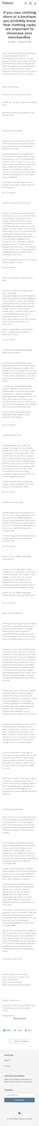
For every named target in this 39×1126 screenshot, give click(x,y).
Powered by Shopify (25, 1119)
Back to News (21, 1041)
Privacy (7, 1066)
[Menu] (35, 3)
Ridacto (15, 1119)
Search (7, 1060)
